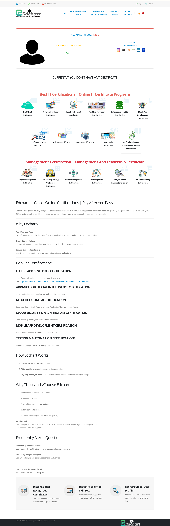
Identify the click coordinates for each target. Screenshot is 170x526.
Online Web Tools (50, 4)
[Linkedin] (139, 50)
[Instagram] (119, 50)
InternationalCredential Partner (99, 13)
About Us (22, 4)
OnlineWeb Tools (127, 13)
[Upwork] (134, 49)
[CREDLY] (129, 49)
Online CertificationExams (78, 13)
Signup (150, 4)
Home (64, 13)
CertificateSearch (114, 13)
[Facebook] (144, 50)
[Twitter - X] (124, 50)
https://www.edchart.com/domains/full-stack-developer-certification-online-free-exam (54, 281)
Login (140, 4)
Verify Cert (34, 4)
